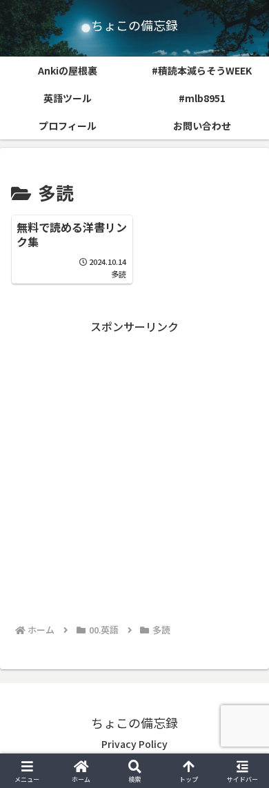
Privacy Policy (134, 744)
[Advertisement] (134, 470)
